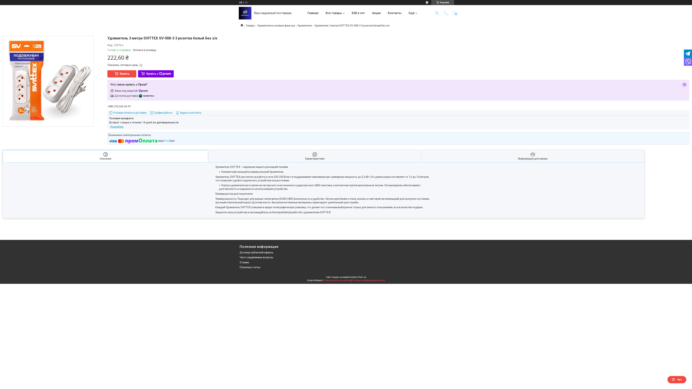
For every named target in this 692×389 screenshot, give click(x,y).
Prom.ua (362, 277)
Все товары (334, 13)
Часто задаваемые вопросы (256, 257)
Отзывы (244, 262)
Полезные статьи (250, 267)
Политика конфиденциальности (368, 280)
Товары (250, 25)
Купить (125, 73)
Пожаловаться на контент (337, 280)
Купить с (152, 73)
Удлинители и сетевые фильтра (276, 25)
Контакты (395, 13)
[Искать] (437, 13)
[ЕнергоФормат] (245, 13)
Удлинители (305, 25)
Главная (312, 13)
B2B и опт (358, 13)
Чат (679, 379)
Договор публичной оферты (256, 252)
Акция (376, 13)
